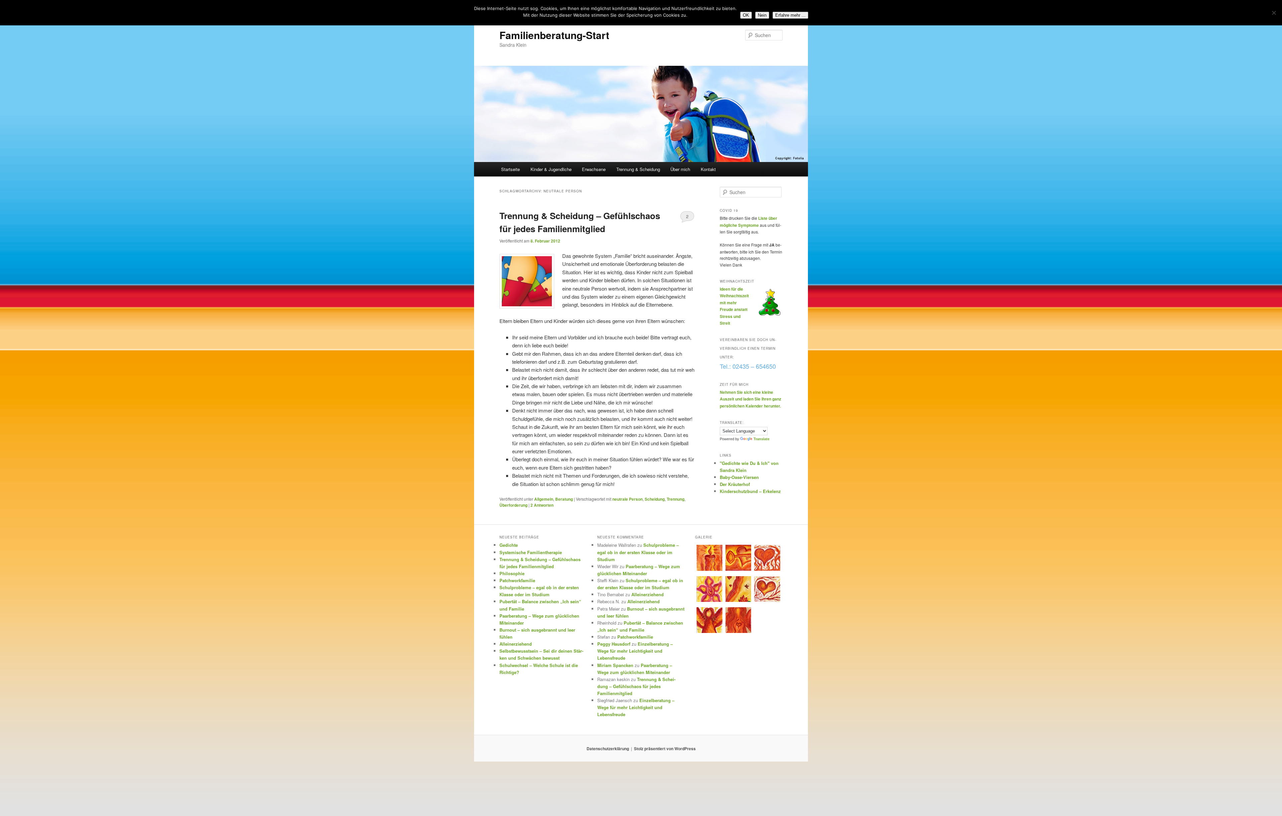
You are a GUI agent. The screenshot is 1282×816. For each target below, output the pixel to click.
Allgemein (543, 499)
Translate (762, 439)
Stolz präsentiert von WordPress (665, 749)
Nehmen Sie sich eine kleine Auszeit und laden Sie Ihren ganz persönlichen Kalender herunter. (750, 399)
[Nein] (1273, 12)
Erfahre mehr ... (790, 15)
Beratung (564, 499)
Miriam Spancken (615, 665)
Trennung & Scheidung (638, 169)
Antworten (542, 505)
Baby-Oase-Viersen (739, 477)
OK (746, 15)
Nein (762, 15)
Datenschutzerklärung (608, 749)
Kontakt (708, 169)
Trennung (675, 499)
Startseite (510, 169)
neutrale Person (627, 499)
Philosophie (511, 573)
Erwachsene (594, 169)
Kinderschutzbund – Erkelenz (750, 491)
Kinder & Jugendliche (551, 169)
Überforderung (513, 505)
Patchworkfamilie (517, 580)
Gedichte (508, 545)
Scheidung (655, 499)
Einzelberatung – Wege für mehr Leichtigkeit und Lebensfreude (635, 651)
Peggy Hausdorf (613, 644)
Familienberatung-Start (554, 35)
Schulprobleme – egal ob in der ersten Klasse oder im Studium (638, 552)
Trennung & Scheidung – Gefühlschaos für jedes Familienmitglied (636, 686)
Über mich (680, 169)
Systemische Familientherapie (530, 552)
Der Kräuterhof (735, 484)
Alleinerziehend (515, 644)
